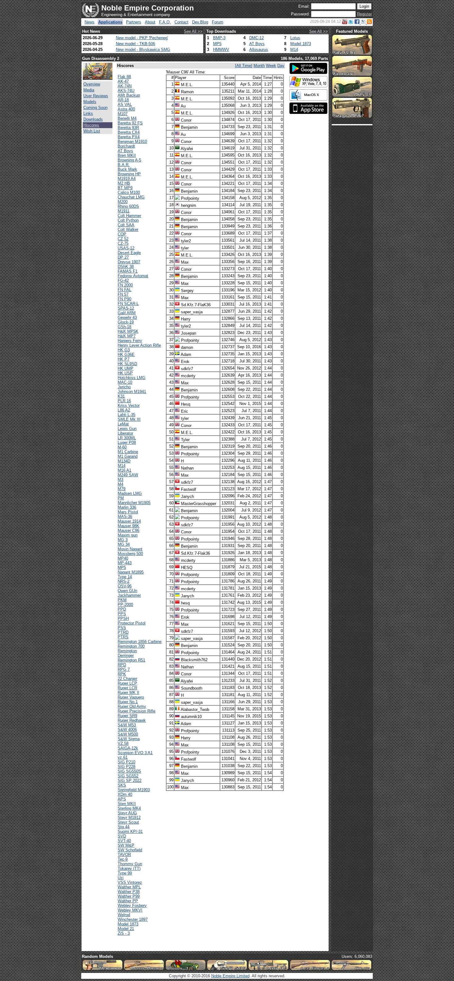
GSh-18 (124, 326)
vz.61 (123, 757)
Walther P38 (129, 891)
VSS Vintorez (130, 882)
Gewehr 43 (127, 317)
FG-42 (123, 280)
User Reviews (95, 96)
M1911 (123, 211)
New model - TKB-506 (135, 43)
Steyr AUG (127, 813)
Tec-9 (123, 859)
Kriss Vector (129, 405)
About (150, 22)
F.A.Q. (165, 22)
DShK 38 (126, 266)
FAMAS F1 (127, 271)
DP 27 (123, 257)
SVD (122, 836)
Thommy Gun (130, 864)
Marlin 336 (127, 507)
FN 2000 (125, 285)
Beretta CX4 (129, 132)
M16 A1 (124, 470)
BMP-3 (219, 37)
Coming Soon (95, 107)
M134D (124, 461)
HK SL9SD (127, 363)
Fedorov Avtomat (133, 275)
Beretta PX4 (129, 137)
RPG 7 (124, 669)
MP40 (123, 558)
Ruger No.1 (128, 701)
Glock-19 (126, 322)
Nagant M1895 (131, 572)
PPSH (123, 618)
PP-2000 (125, 604)
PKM (122, 600)
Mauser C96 (128, 530)
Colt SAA (126, 225)
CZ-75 (123, 243)
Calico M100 (129, 192)
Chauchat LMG (131, 197)
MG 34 (124, 544)
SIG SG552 (128, 776)
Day (280, 65)
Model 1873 (300, 43)
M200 (123, 201)
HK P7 (123, 359)
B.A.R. (124, 164)
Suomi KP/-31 (130, 831)
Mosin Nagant (130, 549)
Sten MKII (127, 803)
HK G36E (126, 354)
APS (122, 799)
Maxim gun (127, 535)
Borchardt (126, 146)
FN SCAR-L (128, 303)
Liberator (125, 433)
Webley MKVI (130, 910)
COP (122, 234)
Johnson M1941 (132, 391)
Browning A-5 (129, 160)
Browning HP (129, 174)
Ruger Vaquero (131, 697)
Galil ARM (127, 313)
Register (364, 14)
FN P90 (124, 299)
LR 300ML (127, 438)
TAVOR (124, 854)
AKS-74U (126, 90)
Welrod (124, 914)
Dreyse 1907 (129, 262)
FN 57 (123, 294)
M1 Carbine (128, 451)
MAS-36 (125, 516)
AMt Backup (129, 95)
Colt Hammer (129, 215)
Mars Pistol (128, 512)
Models (89, 101)
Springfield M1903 (134, 789)
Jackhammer (129, 595)
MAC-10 (125, 382)
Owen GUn (127, 590)
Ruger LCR (127, 688)
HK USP (125, 373)
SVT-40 (124, 840)
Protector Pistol (131, 623)
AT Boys (257, 43)
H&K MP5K (128, 331)
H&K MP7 (127, 336)
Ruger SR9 (127, 715)
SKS (122, 785)
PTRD (123, 632)
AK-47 (123, 81)
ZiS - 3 (124, 933)
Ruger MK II (128, 692)
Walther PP (128, 901)
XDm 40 (125, 794)
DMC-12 (256, 37)
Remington (127, 651)
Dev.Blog (200, 22)
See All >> (193, 31)
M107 (123, 113)
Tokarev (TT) (129, 868)
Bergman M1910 (132, 141)
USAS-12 (126, 248)
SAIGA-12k (128, 748)
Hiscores (91, 125)
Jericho (124, 387)
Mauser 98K (128, 526)
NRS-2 (123, 581)
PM (121, 498)
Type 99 (125, 873)
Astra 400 (126, 109)
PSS (122, 627)
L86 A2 (124, 410)
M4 (120, 484)
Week (271, 65)
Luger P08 (127, 442)
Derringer (126, 655)
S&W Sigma (129, 739)
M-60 (122, 447)
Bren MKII (127, 155)
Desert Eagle (129, 252)
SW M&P (126, 845)
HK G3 (124, 350)
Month (259, 65)
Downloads (93, 119)
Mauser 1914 (129, 521)
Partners (133, 22)
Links (88, 113)
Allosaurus (258, 49)
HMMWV (221, 49)
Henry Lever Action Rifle (139, 345)
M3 (120, 479)
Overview (91, 84)
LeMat (123, 424)
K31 (121, 396)
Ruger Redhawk (132, 720)
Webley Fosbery (132, 905)
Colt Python (128, 220)
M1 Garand (127, 456)
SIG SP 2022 (129, 780)
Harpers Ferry (130, 340)
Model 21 (126, 928)
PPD (122, 609)
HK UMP (125, 368)
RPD (122, 664)
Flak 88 (124, 76)
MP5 (217, 43)
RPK (122, 674)
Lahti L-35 (126, 414)
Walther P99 (129, 896)
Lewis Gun (127, 428)
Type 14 (125, 576)
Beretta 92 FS (130, 123)
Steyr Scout (128, 822)
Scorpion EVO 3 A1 (135, 752)
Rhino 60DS (128, 206)
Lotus (295, 37)
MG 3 (123, 539)
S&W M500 (128, 734)
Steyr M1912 (129, 817)
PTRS (123, 637)
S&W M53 (127, 725)
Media (88, 90)
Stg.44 (123, 826)
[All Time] (243, 65)
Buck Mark (127, 169)
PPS (122, 614)
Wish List (91, 131)
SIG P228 (126, 766)
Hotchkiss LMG (131, 377)
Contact (181, 22)
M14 (294, 49)
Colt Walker (128, 229)
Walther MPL (129, 887)
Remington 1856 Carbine (140, 641)
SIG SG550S (129, 771)
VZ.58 (123, 743)
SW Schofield (130, 850)
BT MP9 (125, 188)
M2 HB (124, 183)
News (90, 22)
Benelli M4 (127, 118)
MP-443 (125, 563)
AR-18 (123, 100)
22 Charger (127, 678)
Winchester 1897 (133, 919)
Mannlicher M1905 (134, 502)
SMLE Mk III (129, 419)
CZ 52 (123, 238)
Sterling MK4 (129, 808)
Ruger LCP (127, 683)
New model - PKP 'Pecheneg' (142, 37)
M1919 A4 (127, 178)
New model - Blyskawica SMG (143, 49)
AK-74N (125, 86)
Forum (217, 22)
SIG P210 (126, 762)
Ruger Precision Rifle (136, 711)
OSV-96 (125, 586)
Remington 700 (131, 646)
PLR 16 (124, 401)
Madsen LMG (130, 493)
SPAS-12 (126, 308)
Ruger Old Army (132, 706)
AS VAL (125, 104)
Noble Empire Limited (230, 976)
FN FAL (124, 289)
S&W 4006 (127, 729)
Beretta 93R (128, 127)
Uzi (121, 877)
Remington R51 (131, 660)
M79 (121, 488)
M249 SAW (128, 475)
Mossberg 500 (130, 553)
